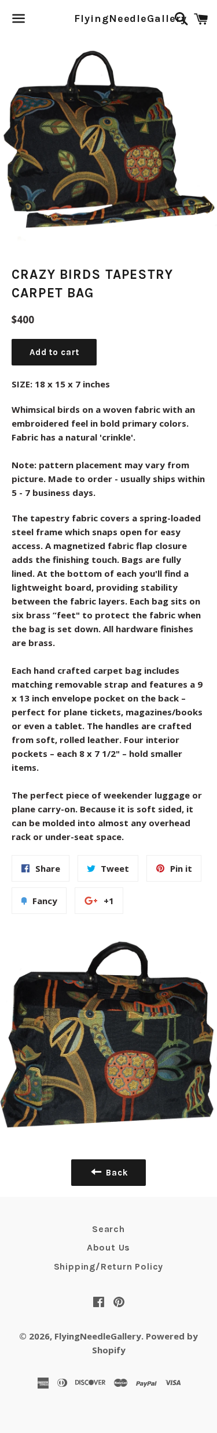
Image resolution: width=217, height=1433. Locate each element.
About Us (108, 1247)
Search (108, 1228)
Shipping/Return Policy (109, 1266)
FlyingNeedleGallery (108, 18)
